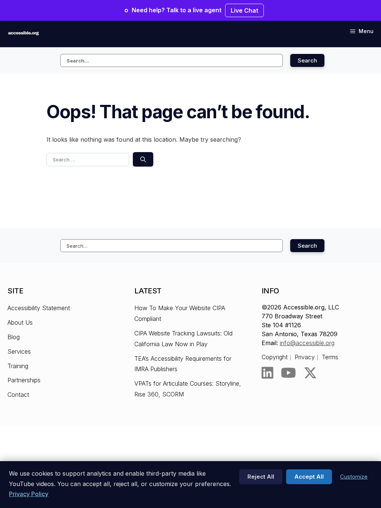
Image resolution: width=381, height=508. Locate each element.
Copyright (275, 357)
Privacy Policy (28, 494)
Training (17, 366)
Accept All (309, 476)
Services (19, 351)
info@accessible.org (307, 343)
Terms (330, 357)
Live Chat (244, 10)
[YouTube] (288, 373)
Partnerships (24, 380)
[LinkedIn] (267, 373)
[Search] (143, 159)
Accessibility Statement (38, 308)
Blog (13, 337)
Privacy (305, 357)
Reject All (260, 476)
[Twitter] (310, 373)
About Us (20, 322)
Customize (354, 476)
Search (307, 60)
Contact (18, 394)
